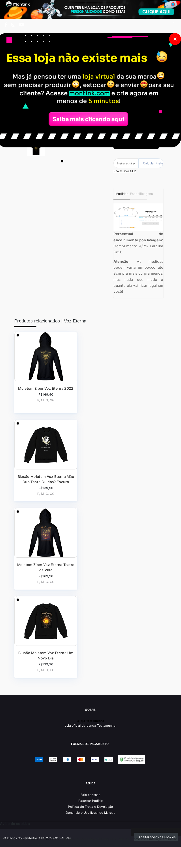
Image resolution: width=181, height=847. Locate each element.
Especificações (138, 193)
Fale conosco (90, 795)
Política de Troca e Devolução (90, 806)
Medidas (121, 193)
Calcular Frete (153, 163)
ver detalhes (46, 372)
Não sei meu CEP (124, 171)
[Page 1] (62, 161)
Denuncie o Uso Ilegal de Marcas (90, 812)
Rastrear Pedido (90, 800)
